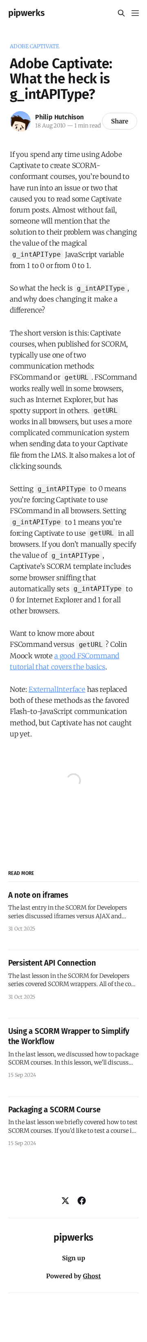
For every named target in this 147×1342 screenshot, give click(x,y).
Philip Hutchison (59, 117)
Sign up (73, 1258)
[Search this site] (121, 13)
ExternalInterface (57, 689)
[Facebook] (82, 1201)
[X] (65, 1201)
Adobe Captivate (34, 46)
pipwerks (26, 13)
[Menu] (135, 13)
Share (119, 121)
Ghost (92, 1276)
